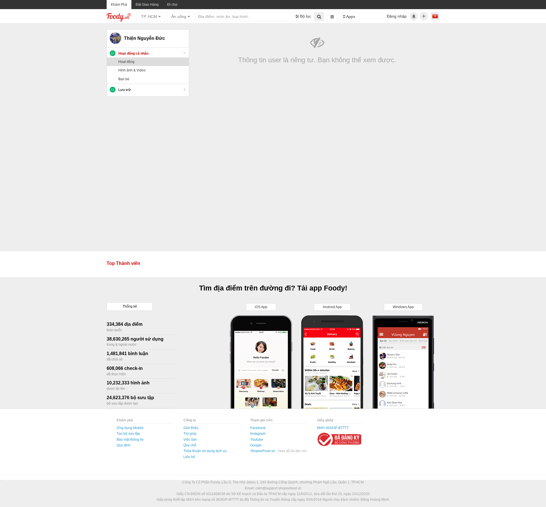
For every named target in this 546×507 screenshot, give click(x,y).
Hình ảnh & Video (132, 70)
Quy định (124, 445)
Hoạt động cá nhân (133, 53)
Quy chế (189, 445)
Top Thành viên (123, 263)
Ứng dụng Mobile (130, 428)
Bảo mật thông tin (130, 440)
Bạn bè (123, 79)
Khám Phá (119, 5)
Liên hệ (189, 457)
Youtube (256, 440)
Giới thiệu (190, 428)
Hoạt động (126, 62)
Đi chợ (172, 5)
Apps (350, 16)
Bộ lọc (305, 16)
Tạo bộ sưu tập (128, 434)
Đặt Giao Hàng (147, 5)
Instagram (258, 434)
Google (256, 445)
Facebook (258, 428)
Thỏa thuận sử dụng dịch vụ (205, 451)
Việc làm (190, 440)
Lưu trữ (124, 90)
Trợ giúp (190, 434)
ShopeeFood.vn (263, 451)
